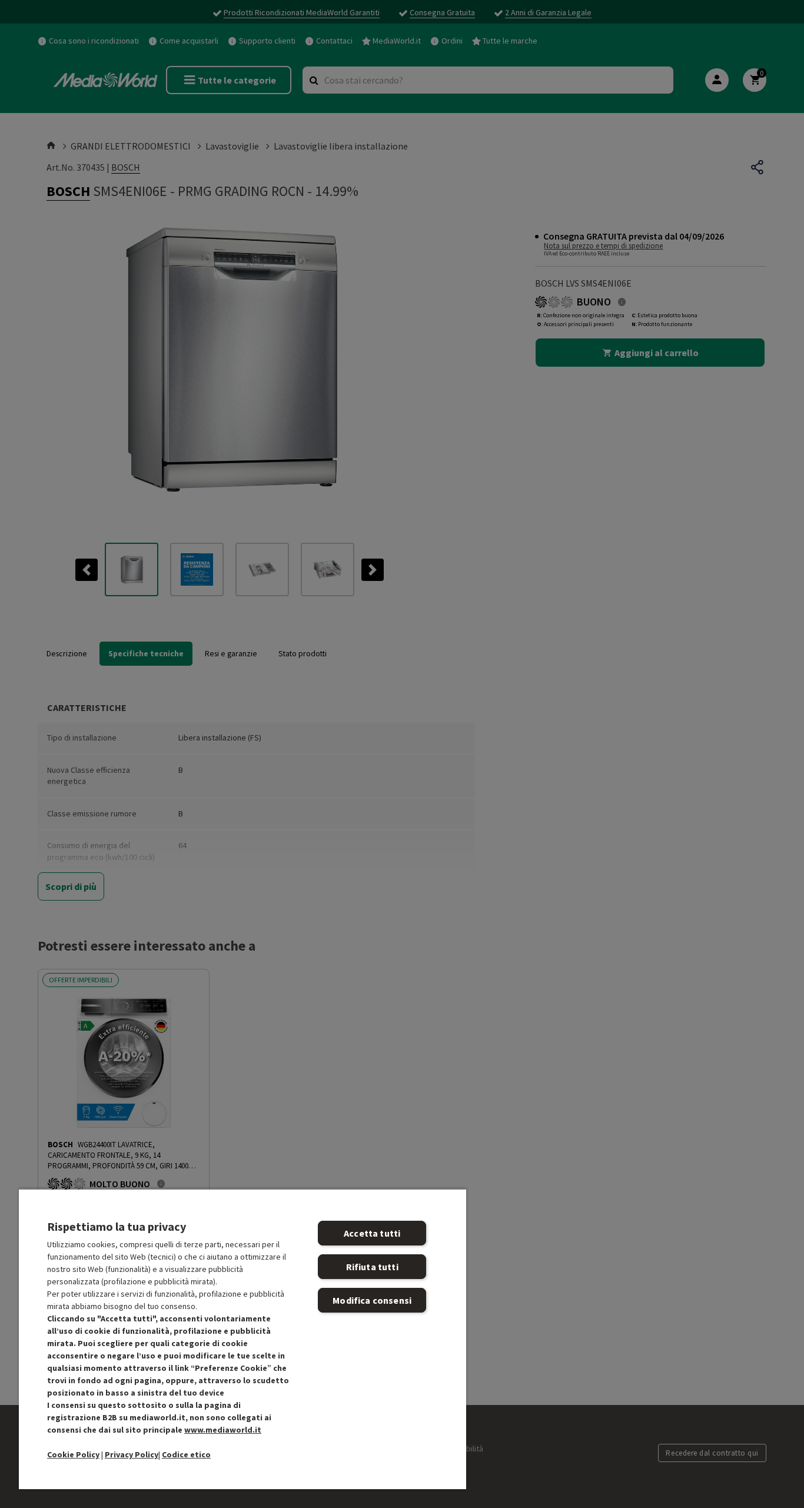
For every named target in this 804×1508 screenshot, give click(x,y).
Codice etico (186, 1454)
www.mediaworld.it (222, 1429)
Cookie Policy (73, 1454)
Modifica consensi (372, 1300)
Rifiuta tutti (372, 1267)
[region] (242, 1338)
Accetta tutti (372, 1233)
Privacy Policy (131, 1454)
